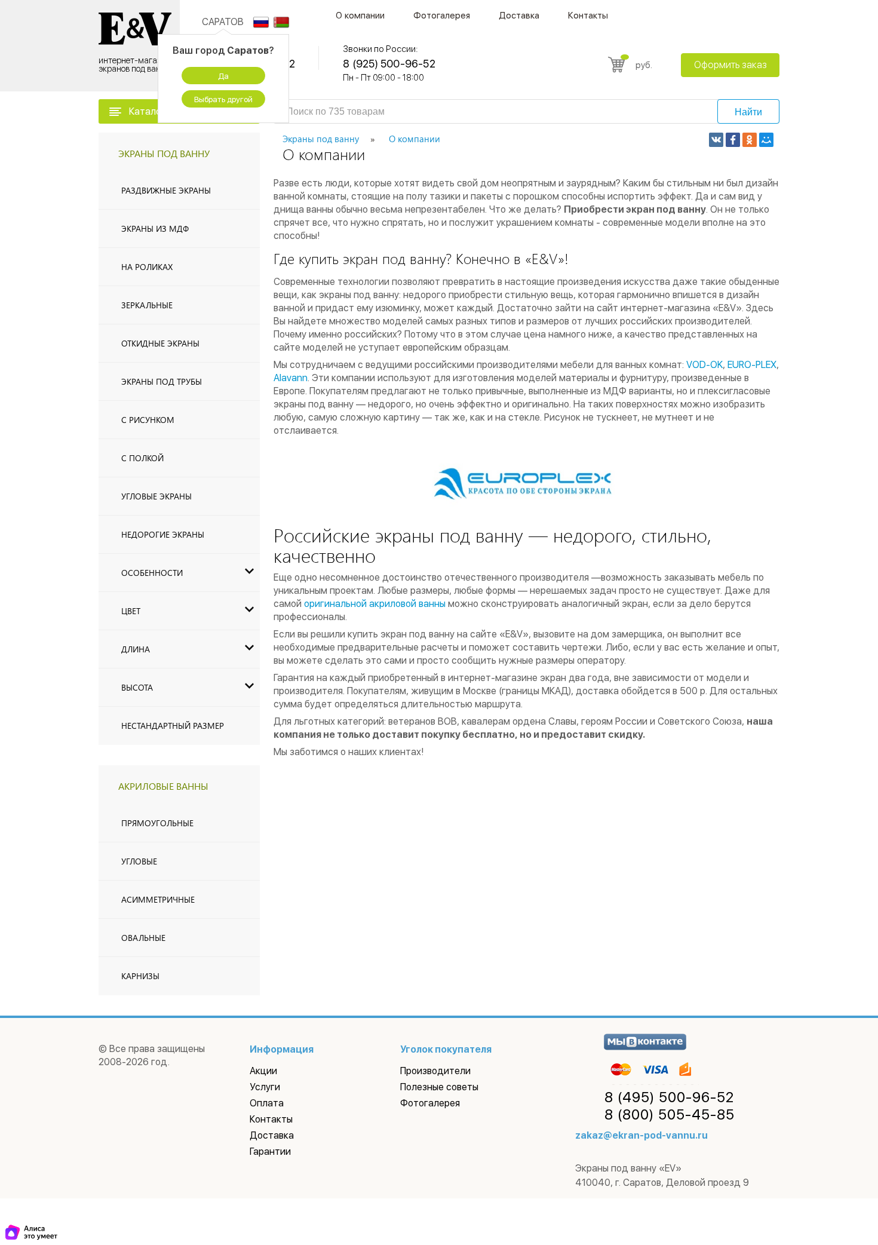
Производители (435, 1071)
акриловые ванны (163, 786)
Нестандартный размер (172, 725)
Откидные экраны (160, 343)
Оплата (267, 1103)
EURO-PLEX (751, 364)
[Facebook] (733, 140)
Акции (263, 1071)
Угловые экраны (156, 496)
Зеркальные (147, 305)
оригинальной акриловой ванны (375, 603)
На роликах (147, 266)
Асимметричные (158, 899)
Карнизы (140, 976)
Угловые (139, 861)
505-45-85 (669, 1115)
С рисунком (147, 419)
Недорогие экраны (162, 534)
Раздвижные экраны (166, 190)
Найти (748, 112)
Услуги (265, 1087)
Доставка (519, 15)
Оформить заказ (730, 64)
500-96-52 (669, 1097)
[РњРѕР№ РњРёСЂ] (766, 140)
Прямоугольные (157, 823)
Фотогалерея (441, 15)
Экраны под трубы (161, 381)
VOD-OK (704, 364)
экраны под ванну (164, 153)
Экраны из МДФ (155, 228)
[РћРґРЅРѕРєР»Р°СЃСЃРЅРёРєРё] (749, 140)
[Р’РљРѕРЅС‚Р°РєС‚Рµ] (716, 140)
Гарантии (270, 1151)
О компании (360, 15)
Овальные (143, 937)
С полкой (142, 458)
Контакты (588, 15)
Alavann (291, 378)
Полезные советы (439, 1087)
